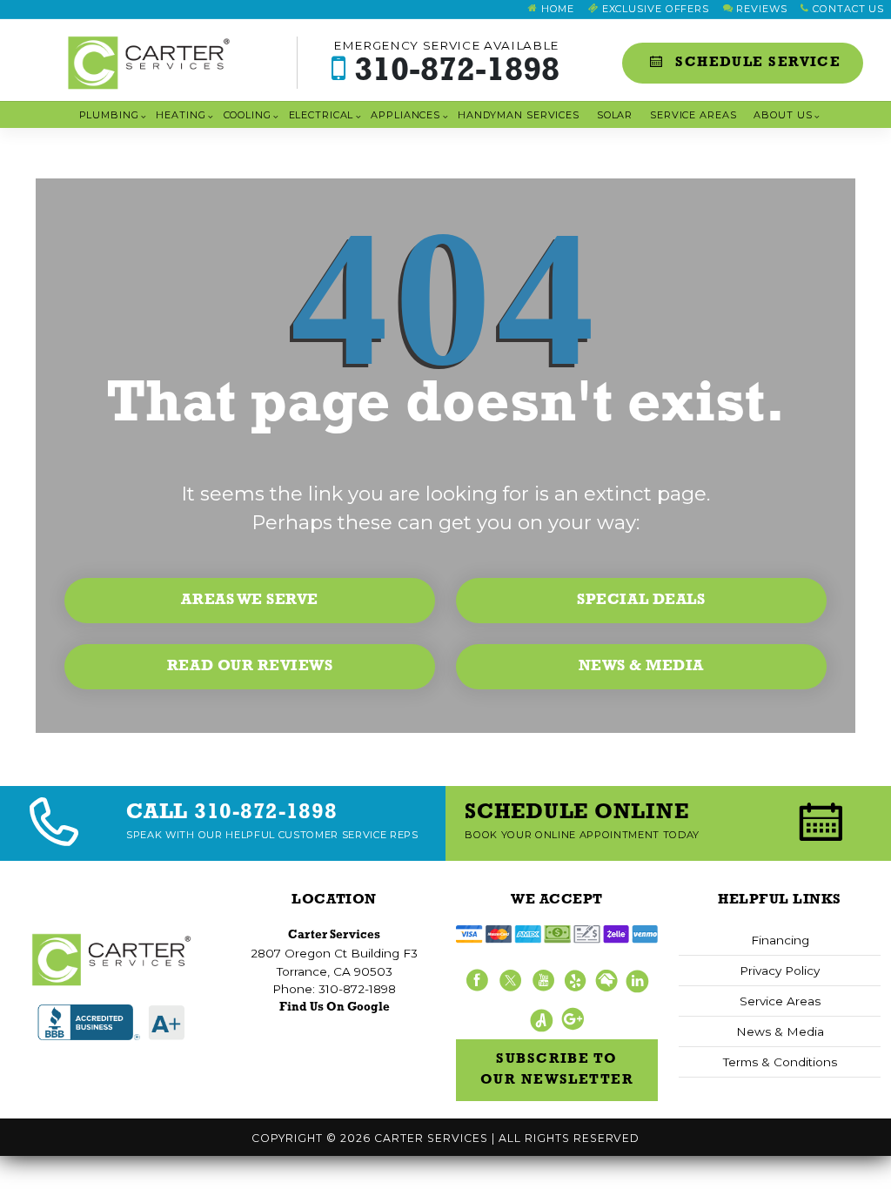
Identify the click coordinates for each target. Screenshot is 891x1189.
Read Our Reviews (249, 666)
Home (556, 9)
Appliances (405, 115)
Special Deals (641, 600)
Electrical (321, 115)
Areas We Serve (249, 600)
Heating (180, 115)
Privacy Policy (780, 970)
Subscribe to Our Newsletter (556, 1069)
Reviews (760, 9)
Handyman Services (518, 115)
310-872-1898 (446, 63)
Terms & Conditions (780, 1062)
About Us (783, 115)
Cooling (247, 115)
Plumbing (109, 115)
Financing (780, 940)
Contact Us (846, 9)
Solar (615, 115)
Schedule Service (756, 63)
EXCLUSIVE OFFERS (654, 9)
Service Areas (693, 115)
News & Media (641, 666)
